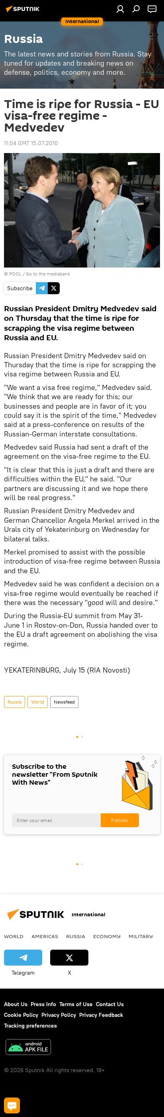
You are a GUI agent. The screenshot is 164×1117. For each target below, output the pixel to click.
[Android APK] (28, 1048)
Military (141, 936)
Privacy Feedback (101, 1014)
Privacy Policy (58, 1014)
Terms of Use (76, 1004)
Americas (44, 936)
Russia (14, 702)
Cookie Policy (21, 1014)
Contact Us (110, 1004)
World (37, 702)
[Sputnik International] (24, 12)
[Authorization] (120, 9)
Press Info (43, 1004)
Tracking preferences (30, 1025)
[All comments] (12, 1105)
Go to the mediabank (48, 274)
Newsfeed (64, 702)
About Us (15, 1004)
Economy (107, 936)
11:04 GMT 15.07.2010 (31, 143)
